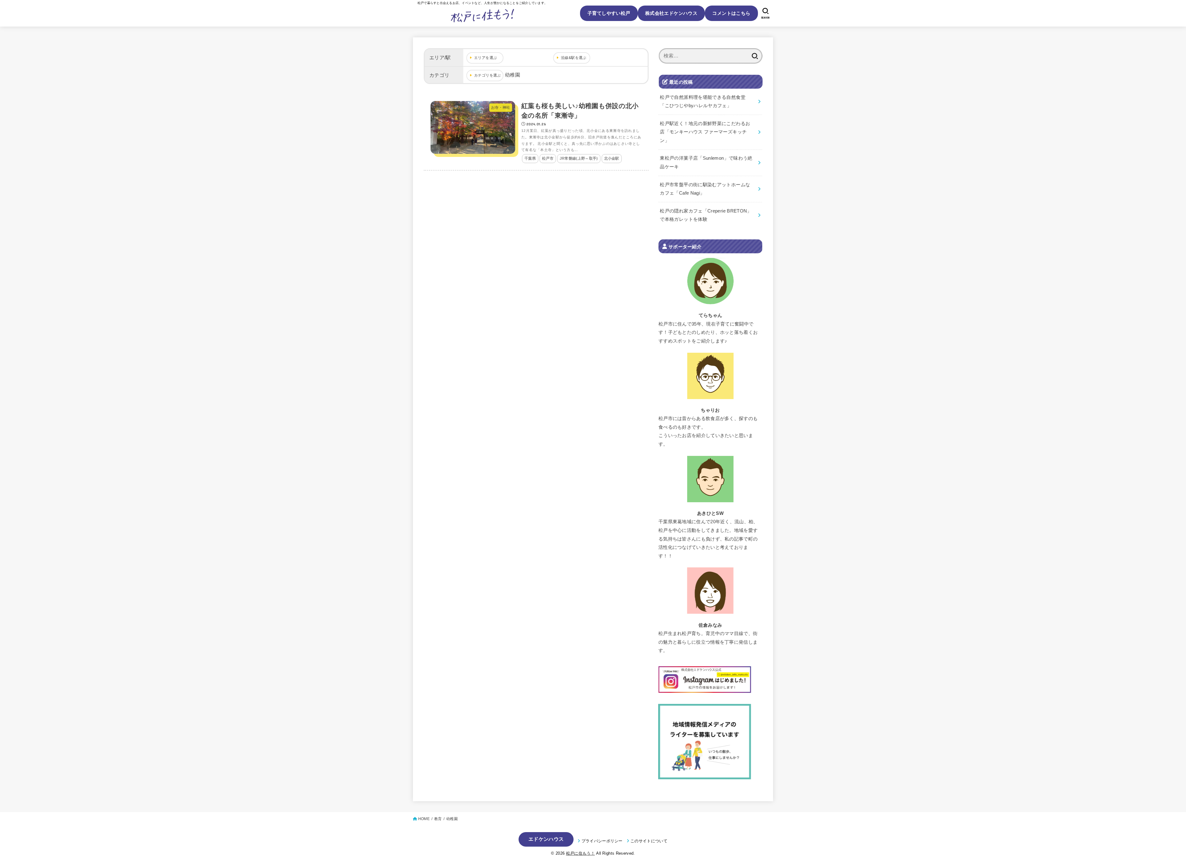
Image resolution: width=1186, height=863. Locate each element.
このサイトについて (648, 841)
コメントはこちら (731, 13)
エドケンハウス (546, 839)
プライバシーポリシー (602, 841)
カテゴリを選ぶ (487, 75)
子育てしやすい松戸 (608, 13)
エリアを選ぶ (485, 58)
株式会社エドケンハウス (671, 13)
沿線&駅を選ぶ (574, 58)
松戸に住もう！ (580, 853)
